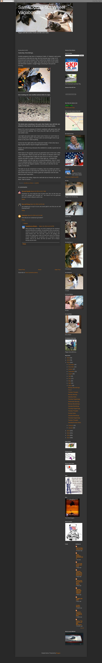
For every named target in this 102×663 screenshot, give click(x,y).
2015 (68, 360)
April (69, 383)
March (70, 385)
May (69, 380)
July (69, 376)
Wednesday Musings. (74, 401)
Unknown (24, 215)
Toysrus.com (68, 107)
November (71, 367)
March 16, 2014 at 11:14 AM (35, 215)
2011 (68, 435)
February (70, 425)
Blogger (58, 653)
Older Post (57, 269)
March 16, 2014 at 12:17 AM (38, 191)
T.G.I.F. (70, 390)
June (69, 378)
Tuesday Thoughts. (73, 392)
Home (39, 269)
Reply (23, 199)
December (71, 364)
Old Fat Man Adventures (79, 548)
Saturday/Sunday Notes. (74, 422)
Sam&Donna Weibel (31, 226)
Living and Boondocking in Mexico (79, 582)
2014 (68, 362)
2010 (68, 437)
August (70, 373)
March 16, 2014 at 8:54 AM (37, 204)
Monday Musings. (73, 394)
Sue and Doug (26, 204)
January (70, 427)
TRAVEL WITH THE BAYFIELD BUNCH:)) (79, 573)
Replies (26, 223)
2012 (68, 433)
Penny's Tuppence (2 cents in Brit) (79, 613)
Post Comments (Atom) (31, 272)
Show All (82, 628)
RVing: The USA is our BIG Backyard (79, 622)
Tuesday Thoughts (73, 420)
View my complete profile (71, 177)
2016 (68, 357)
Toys (73, 107)
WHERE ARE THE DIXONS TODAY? (78, 591)
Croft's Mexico (78, 606)
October (70, 369)
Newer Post (22, 269)
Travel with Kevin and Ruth (79, 565)
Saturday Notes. (72, 397)
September (71, 371)
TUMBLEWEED (79, 599)
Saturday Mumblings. (73, 406)
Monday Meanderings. (74, 387)
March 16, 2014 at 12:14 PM (46, 226)
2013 (68, 430)
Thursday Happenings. (74, 399)
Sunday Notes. (72, 413)
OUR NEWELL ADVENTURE (79, 556)
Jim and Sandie (26, 191)
